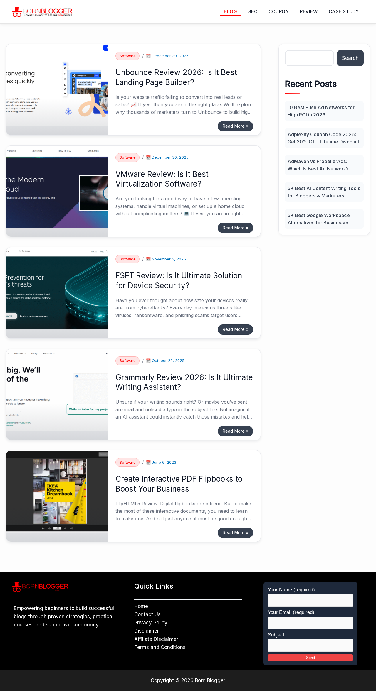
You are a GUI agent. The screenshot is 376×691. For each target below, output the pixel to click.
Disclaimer (146, 631)
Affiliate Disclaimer (156, 639)
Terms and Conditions (160, 647)
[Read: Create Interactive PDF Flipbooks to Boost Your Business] (57, 491)
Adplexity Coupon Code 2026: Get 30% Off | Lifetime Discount (323, 137)
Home (141, 606)
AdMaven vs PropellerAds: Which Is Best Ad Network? (318, 164)
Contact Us (147, 614)
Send (310, 658)
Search (350, 58)
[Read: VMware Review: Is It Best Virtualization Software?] (57, 186)
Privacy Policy (150, 623)
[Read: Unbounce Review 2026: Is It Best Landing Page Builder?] (57, 85)
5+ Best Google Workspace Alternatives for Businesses (319, 218)
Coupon (278, 11)
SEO (253, 11)
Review (309, 11)
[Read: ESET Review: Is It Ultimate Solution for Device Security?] (57, 288)
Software (128, 56)
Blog (230, 11)
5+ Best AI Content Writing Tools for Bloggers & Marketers (324, 191)
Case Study (344, 11)
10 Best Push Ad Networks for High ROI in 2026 (321, 110)
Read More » (235, 125)
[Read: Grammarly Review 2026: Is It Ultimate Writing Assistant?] (57, 389)
